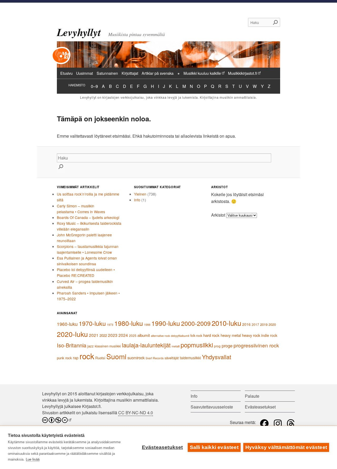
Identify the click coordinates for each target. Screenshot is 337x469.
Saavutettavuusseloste (212, 407)
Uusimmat (84, 73)
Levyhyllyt (79, 32)
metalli (176, 346)
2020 (272, 324)
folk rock (196, 335)
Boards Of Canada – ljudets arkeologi (88, 217)
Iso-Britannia (71, 345)
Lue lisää (32, 459)
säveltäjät (172, 357)
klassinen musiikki (108, 346)
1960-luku (67, 324)
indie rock (269, 335)
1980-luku (128, 323)
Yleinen (140, 194)
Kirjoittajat (130, 73)
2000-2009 (196, 323)
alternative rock (160, 335)
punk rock (64, 357)
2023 (112, 335)
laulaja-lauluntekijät (146, 345)
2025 (132, 335)
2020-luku (72, 334)
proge (227, 345)
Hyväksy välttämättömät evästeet (286, 447)
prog (217, 346)
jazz (90, 345)
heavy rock (251, 335)
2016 (246, 324)
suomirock (136, 357)
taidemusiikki (190, 357)
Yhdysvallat (216, 357)
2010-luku (226, 323)
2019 (263, 324)
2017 (255, 324)
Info (137, 199)
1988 (147, 325)
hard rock (211, 335)
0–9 (94, 86)
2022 (103, 335)
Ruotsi (100, 357)
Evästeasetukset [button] (260, 407)
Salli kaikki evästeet (214, 447)
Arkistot (218, 215)
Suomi (116, 356)
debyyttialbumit (180, 336)
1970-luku (92, 323)
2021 (93, 335)
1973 (110, 325)
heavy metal (231, 335)
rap (75, 357)
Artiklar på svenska (158, 73)
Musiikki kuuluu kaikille (202, 73)
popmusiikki (197, 344)
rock (87, 355)
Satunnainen (107, 73)
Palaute (252, 396)
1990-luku (165, 323)
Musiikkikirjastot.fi (242, 73)
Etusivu (66, 73)
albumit (143, 335)
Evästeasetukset (162, 447)
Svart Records (154, 358)
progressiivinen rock (256, 345)
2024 (123, 335)
